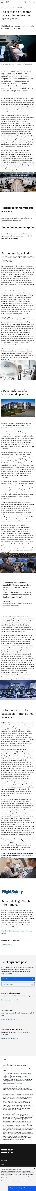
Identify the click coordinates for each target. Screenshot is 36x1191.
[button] (29, 2)
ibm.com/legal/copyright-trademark (13, 1083)
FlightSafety (17, 910)
